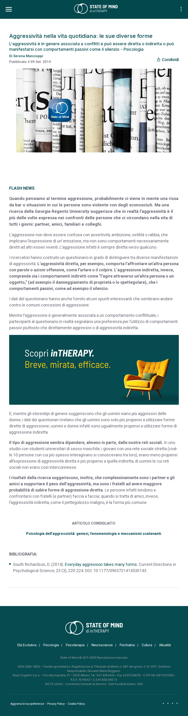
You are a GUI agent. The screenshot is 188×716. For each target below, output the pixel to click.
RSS (140, 684)
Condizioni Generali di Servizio (86, 684)
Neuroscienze (102, 645)
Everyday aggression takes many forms (101, 564)
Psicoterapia (75, 645)
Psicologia (51, 645)
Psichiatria (127, 645)
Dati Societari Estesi (122, 684)
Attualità (165, 645)
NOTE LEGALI (54, 684)
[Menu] (9, 9)
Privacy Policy (56, 703)
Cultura (147, 645)
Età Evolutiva (26, 645)
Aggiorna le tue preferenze (27, 703)
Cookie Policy (76, 703)
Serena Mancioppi (28, 56)
